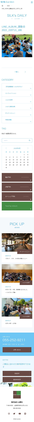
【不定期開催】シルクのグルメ (13, 86)
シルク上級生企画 (10, 106)
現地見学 (17, 373)
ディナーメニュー (10, 113)
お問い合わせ (17, 349)
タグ (3, 133)
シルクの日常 (9, 100)
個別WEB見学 (17, 379)
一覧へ (17, 72)
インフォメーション (10, 93)
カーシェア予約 (10, 196)
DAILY (8, 6)
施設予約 (8, 177)
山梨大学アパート (11, 133)
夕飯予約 (8, 187)
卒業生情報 (8, 119)
